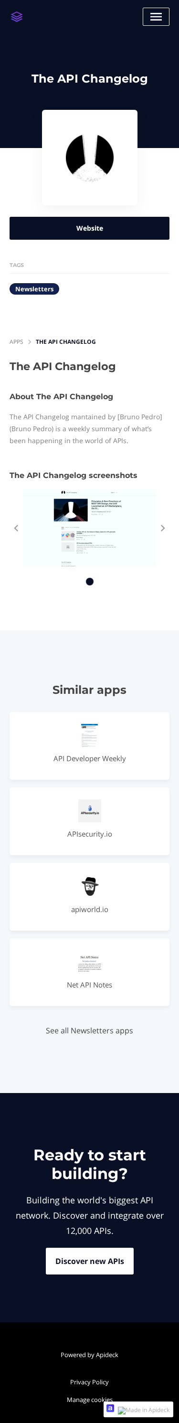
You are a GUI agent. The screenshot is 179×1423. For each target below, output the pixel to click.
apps (16, 342)
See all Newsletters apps (89, 1030)
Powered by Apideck (89, 1354)
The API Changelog (66, 342)
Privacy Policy (89, 1382)
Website (89, 228)
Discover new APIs (89, 1261)
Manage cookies (90, 1399)
